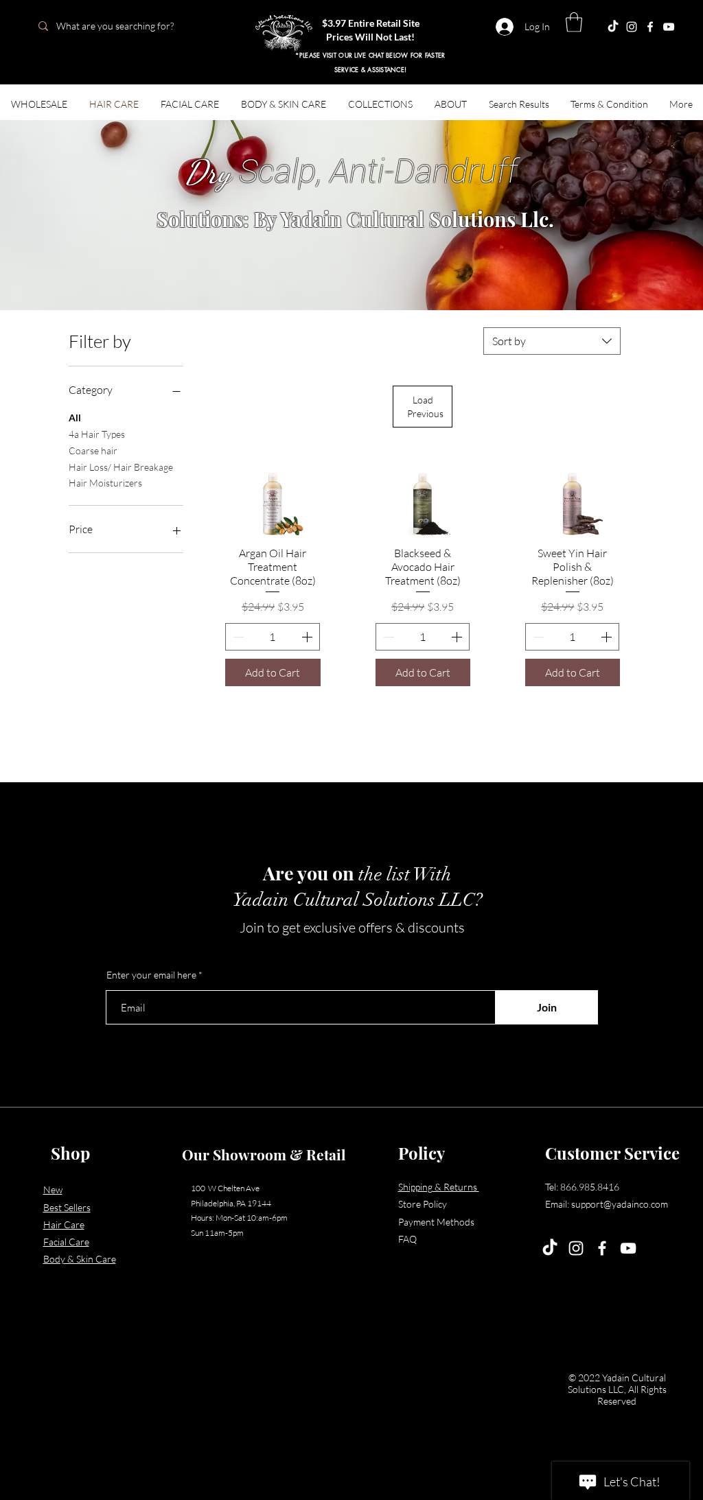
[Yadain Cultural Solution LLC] (669, 27)
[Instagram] (576, 1248)
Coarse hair (93, 450)
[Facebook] (650, 27)
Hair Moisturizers (105, 483)
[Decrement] (236, 637)
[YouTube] (628, 1248)
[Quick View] (272, 503)
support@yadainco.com (619, 1204)
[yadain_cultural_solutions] (631, 27)
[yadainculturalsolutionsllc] (613, 27)
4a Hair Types (97, 434)
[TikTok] (550, 1248)
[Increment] (308, 637)
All (75, 417)
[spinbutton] (272, 637)
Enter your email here (151, 975)
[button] (574, 22)
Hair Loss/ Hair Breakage (121, 467)
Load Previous (425, 406)
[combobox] (552, 341)
